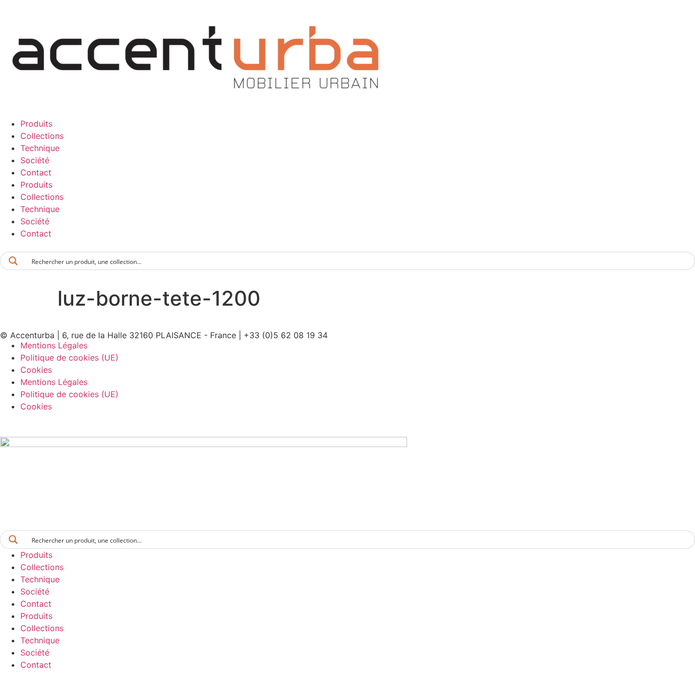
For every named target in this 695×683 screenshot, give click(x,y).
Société (34, 160)
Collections (42, 136)
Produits (36, 123)
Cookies (36, 370)
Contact (35, 172)
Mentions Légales (54, 345)
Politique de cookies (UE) (69, 357)
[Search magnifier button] (13, 261)
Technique (40, 148)
